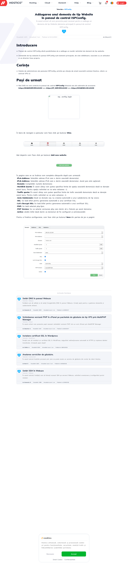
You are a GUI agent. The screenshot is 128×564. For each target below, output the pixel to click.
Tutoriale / (25, 301)
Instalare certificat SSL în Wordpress (40, 336)
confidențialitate (69, 559)
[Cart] (100, 3)
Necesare (50, 554)
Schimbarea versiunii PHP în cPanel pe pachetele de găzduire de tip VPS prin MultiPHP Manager (64, 318)
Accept (74, 554)
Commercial (32, 357)
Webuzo (31, 301)
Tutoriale (60, 9)
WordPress (32, 338)
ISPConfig (67, 9)
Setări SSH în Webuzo (33, 371)
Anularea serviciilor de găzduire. (38, 354)
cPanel (31, 322)
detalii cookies (57, 559)
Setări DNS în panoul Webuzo (37, 298)
